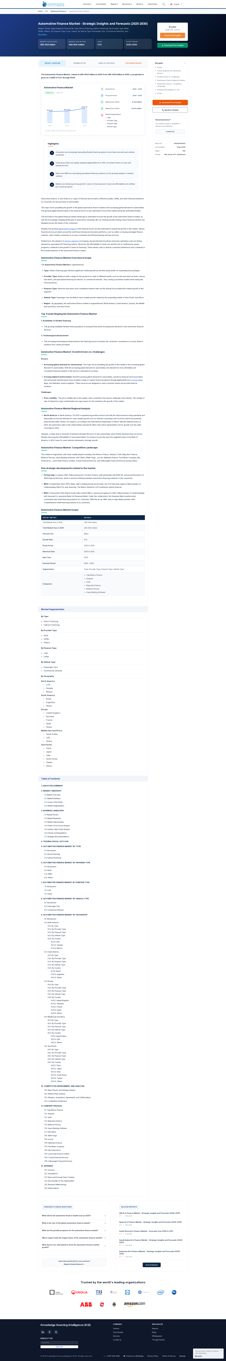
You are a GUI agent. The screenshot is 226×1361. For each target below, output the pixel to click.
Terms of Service (169, 1356)
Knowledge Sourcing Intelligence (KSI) (65, 1325)
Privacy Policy (152, 1356)
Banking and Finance (58, 11)
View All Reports (151, 1265)
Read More (42, 34)
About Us (139, 4)
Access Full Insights (172, 35)
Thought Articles (158, 1340)
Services (116, 1336)
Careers (116, 1328)
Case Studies (101, 4)
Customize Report (133, 63)
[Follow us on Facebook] (49, 1332)
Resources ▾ (127, 4)
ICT (46, 11)
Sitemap (182, 1356)
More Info (198, 1356)
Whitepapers (157, 1336)
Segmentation (79, 63)
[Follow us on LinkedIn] (42, 1332)
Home (40, 11)
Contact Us (170, 131)
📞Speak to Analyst (170, 110)
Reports (155, 1328)
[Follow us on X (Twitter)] (56, 1332)
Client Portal (152, 4)
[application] (69, 113)
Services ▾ (87, 4)
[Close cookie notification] (221, 1351)
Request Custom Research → (74, 1264)
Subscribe (59, 1347)
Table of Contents (106, 63)
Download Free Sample (171, 102)
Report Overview (52, 63)
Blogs (154, 1332)
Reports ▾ (114, 4)
